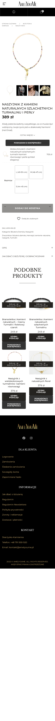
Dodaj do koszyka (27, 208)
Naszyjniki (20, 26)
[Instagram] (31, 438)
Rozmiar (8, 180)
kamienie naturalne (42, 235)
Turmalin (13, 238)
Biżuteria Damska (18, 232)
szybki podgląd (14, 337)
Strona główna (9, 23)
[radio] (21, 172)
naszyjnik (5, 238)
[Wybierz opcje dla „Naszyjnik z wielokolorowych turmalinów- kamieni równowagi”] (25, 356)
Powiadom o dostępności (27, 143)
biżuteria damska (19, 235)
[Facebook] (24, 438)
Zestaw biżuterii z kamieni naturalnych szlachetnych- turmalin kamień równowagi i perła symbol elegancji (22, 154)
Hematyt (30, 235)
